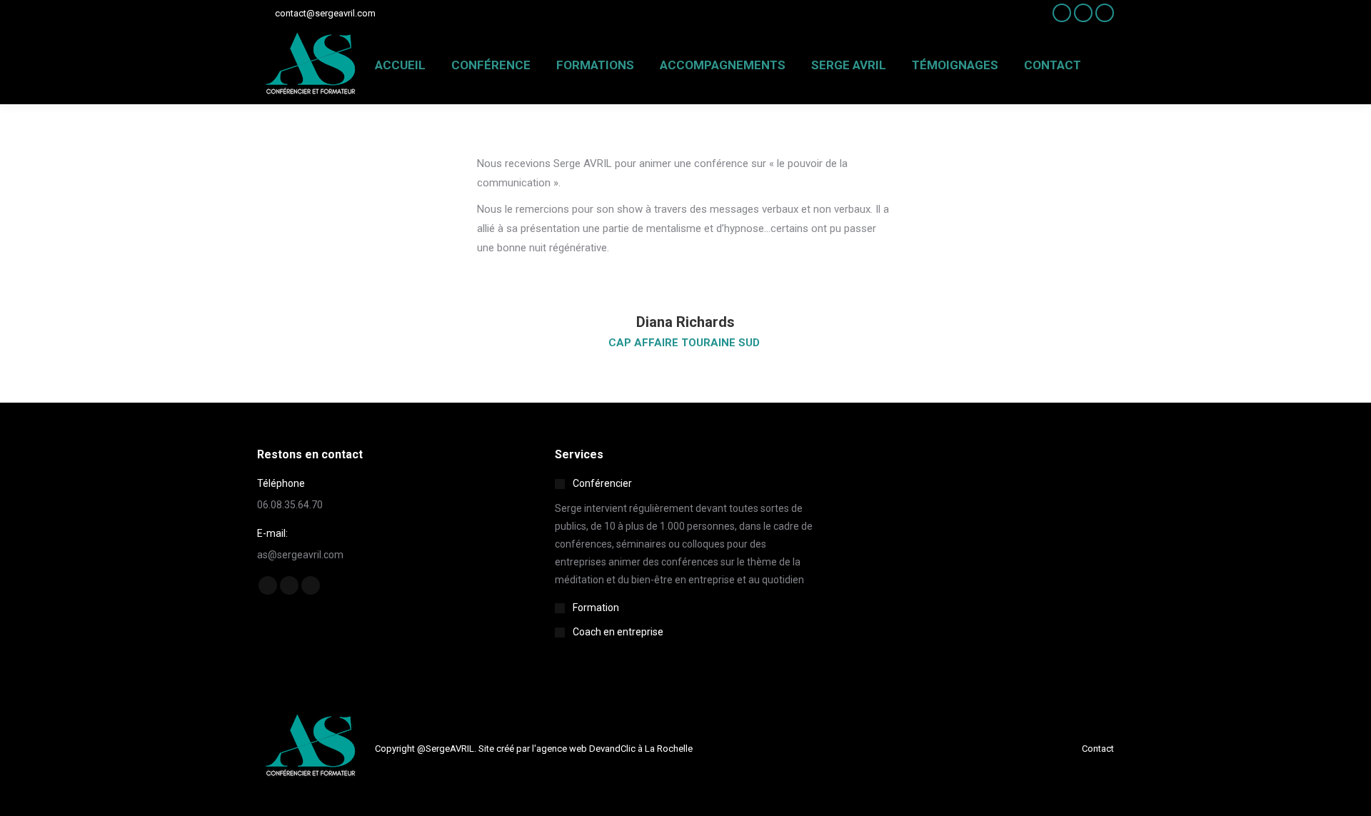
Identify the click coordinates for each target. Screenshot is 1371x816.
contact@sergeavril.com (325, 13)
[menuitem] (400, 65)
